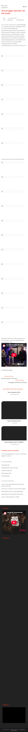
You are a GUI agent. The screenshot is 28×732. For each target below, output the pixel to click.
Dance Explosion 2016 (14, 392)
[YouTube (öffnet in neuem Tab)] (13, 1)
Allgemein (10, 20)
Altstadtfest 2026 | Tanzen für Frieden (9, 467)
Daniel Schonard (5, 494)
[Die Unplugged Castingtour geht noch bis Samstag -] (14, 600)
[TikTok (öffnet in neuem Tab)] (17, 1)
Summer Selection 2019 (14, 421)
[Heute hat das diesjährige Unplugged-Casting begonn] (14, 628)
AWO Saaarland (4, 491)
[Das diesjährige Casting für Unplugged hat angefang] (14, 579)
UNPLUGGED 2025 (5, 476)
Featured (10, 370)
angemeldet (9, 454)
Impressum (22, 729)
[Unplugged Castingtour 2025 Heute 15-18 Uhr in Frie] (14, 661)
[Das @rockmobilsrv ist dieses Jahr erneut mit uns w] (14, 687)
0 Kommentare (20, 20)
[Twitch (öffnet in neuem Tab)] (18, 1)
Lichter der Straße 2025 (6, 470)
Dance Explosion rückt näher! (16, 494)
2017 (4, 20)
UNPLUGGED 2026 (5, 465)
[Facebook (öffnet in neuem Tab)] (10, 1)
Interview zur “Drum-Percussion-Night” (17, 488)
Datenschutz (14, 730)
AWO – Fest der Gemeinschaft (16, 491)
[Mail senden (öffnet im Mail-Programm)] (15, 1)
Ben (4, 18)
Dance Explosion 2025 (6, 473)
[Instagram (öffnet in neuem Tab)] (11, 1)
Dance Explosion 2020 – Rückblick (14, 442)
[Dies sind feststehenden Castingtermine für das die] (14, 553)
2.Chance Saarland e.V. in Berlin (12, 497)
